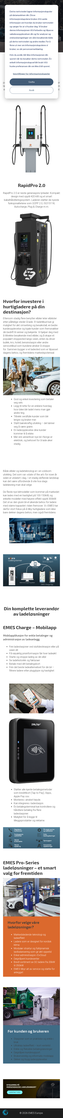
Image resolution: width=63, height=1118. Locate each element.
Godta (31, 82)
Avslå (31, 90)
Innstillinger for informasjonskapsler (31, 73)
